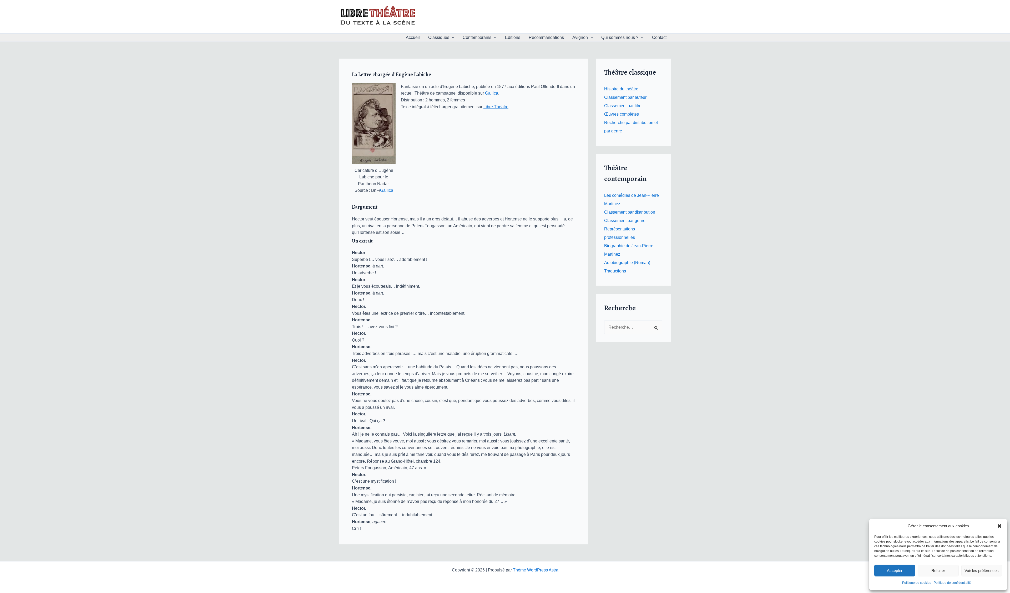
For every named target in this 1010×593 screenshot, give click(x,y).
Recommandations (546, 37)
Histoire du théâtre (621, 89)
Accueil (413, 37)
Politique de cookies (916, 583)
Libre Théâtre (495, 107)
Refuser (938, 570)
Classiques (438, 37)
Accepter (894, 570)
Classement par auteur (625, 97)
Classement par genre (624, 220)
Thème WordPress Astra (535, 570)
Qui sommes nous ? (619, 37)
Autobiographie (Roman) (627, 262)
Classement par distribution (629, 212)
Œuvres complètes (621, 114)
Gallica (386, 190)
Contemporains (477, 37)
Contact (659, 37)
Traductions (615, 271)
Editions (512, 37)
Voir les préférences (981, 570)
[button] (999, 526)
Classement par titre (623, 106)
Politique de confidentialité (953, 583)
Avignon (580, 37)
